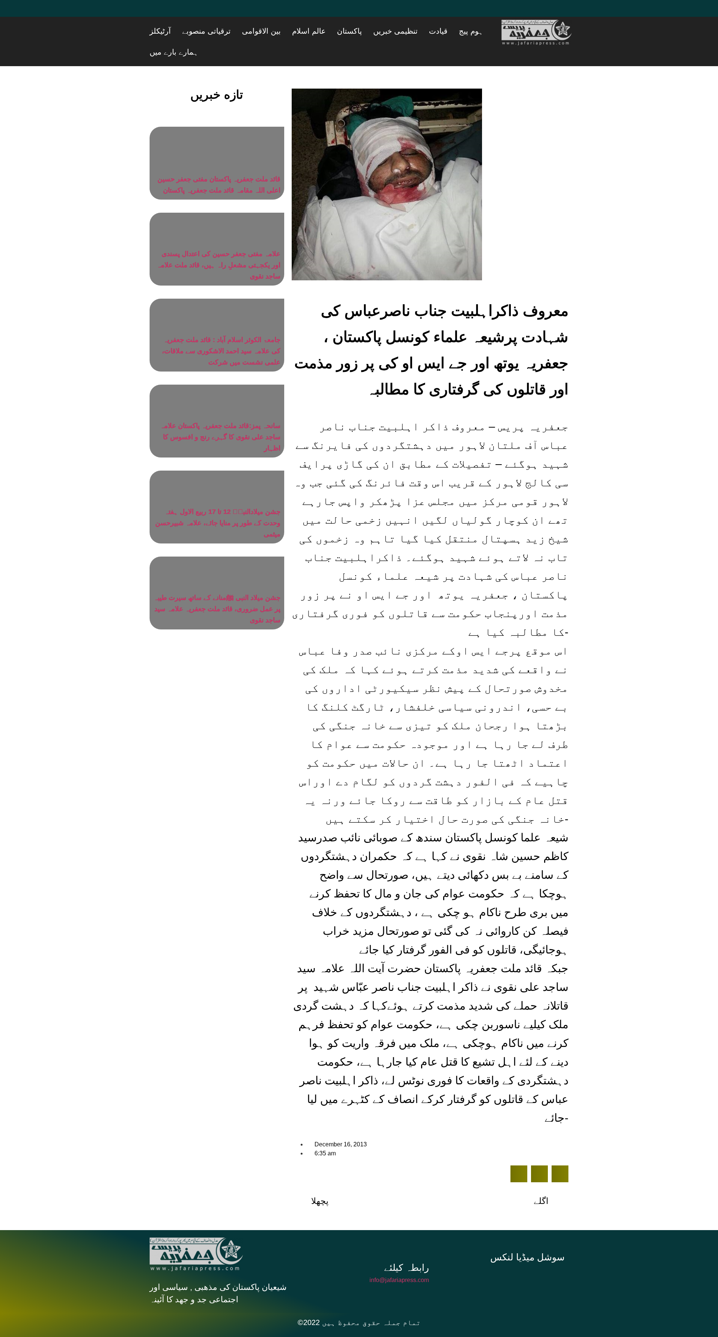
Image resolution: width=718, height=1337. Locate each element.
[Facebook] (159, 13)
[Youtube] (203, 13)
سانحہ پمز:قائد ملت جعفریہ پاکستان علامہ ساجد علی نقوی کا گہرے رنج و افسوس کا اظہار (220, 418)
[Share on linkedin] (560, 1155)
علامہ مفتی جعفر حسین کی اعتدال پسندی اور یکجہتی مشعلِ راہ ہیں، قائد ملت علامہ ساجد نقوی (218, 246)
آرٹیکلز (238, 31)
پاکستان (390, 31)
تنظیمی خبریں (427, 31)
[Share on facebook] (518, 1155)
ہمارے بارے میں (201, 31)
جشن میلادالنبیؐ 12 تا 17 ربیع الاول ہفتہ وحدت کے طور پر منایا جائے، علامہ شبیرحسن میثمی (217, 504)
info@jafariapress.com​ (399, 1261)
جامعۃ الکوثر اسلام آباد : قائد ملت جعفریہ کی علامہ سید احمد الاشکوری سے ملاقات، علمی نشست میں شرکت (221, 332)
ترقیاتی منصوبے (275, 31)
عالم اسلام (359, 31)
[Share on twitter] (539, 1155)
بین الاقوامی (320, 31)
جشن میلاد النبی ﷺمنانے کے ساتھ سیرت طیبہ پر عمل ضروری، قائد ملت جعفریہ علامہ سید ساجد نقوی (217, 590)
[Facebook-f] (480, 1260)
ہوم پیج (484, 31)
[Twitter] (181, 13)
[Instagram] (530, 1260)
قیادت (460, 31)
